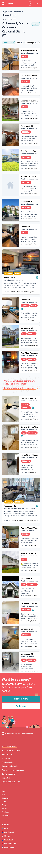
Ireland (6, 824)
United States (9, 847)
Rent (18, 43)
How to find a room (9, 746)
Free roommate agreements (13, 770)
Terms (4, 805)
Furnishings (30, 43)
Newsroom (5, 798)
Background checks (10, 766)
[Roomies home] (7, 3)
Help (3, 791)
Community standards (11, 782)
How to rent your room (11, 750)
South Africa (8, 840)
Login (37, 3)
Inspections (6, 778)
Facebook (5, 812)
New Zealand (9, 832)
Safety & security (9, 774)
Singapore (8, 836)
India (6, 828)
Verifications (7, 754)
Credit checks (7, 762)
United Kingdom (10, 843)
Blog (3, 794)
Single (35, 24)
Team (4, 801)
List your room (21, 699)
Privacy (4, 808)
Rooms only (7, 43)
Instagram (5, 815)
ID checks (6, 758)
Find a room (21, 706)
